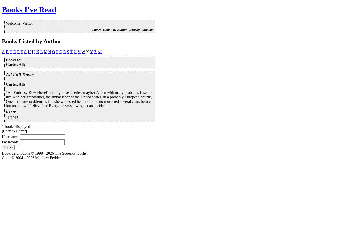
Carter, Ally (16, 84)
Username (10, 137)
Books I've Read (29, 9)
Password (9, 142)
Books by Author (115, 30)
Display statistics (141, 30)
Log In (96, 30)
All (100, 52)
